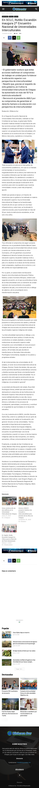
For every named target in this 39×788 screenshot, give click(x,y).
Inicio (3, 13)
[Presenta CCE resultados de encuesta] (10, 684)
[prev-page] (3, 720)
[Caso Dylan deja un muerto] (6, 635)
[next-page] (6, 720)
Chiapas (11, 16)
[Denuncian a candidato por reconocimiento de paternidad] (28, 704)
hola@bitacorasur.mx (24, 762)
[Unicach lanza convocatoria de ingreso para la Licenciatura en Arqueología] (6, 644)
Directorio (19, 782)
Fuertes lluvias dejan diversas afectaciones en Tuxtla (10, 713)
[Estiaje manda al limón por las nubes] (6, 653)
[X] (14, 38)
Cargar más (19, 669)
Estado (16, 16)
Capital (4, 688)
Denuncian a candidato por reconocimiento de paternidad (28, 713)
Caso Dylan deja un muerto (21, 632)
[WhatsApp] (18, 38)
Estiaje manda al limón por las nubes (24, 651)
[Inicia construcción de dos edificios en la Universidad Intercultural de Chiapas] (9, 501)
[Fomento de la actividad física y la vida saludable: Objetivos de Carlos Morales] (28, 684)
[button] (3, 9)
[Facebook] (10, 38)
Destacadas (9, 13)
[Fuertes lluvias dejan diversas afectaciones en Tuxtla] (10, 704)
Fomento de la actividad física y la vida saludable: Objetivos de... (28, 693)
